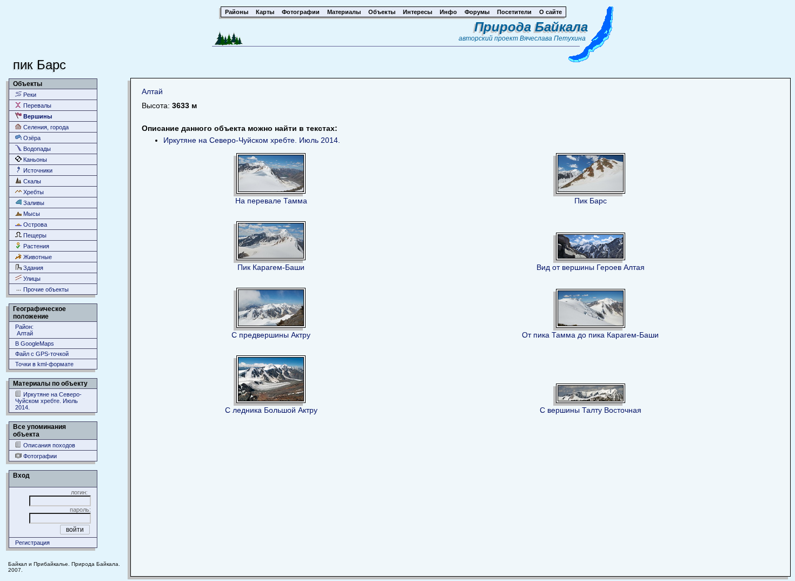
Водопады (36, 149)
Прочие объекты (45, 289)
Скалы (31, 181)
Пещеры (34, 235)
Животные (37, 257)
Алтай (152, 91)
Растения (35, 246)
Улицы (31, 278)
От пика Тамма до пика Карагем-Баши (590, 335)
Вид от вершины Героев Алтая (590, 267)
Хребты (33, 192)
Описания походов (48, 445)
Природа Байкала (531, 26)
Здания (32, 268)
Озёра (31, 138)
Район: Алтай (24, 329)
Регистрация (32, 542)
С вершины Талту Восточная (590, 410)
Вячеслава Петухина (553, 38)
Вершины (37, 116)
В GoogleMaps (34, 343)
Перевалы (36, 105)
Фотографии (39, 456)
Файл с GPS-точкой (42, 354)
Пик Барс (590, 200)
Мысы (31, 213)
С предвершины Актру (270, 335)
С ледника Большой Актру (271, 410)
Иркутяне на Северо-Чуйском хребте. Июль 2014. (48, 401)
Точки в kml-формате (44, 364)
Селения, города (45, 127)
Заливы (33, 203)
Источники (37, 170)
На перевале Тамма (271, 200)
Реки (29, 94)
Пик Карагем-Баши (270, 267)
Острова (34, 224)
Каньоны (34, 159)
